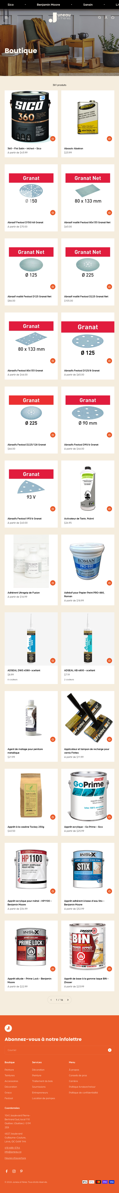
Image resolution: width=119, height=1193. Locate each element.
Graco (8, 1092)
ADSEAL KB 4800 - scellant (79, 670)
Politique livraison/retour (82, 1086)
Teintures (10, 1075)
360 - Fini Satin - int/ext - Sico (24, 148)
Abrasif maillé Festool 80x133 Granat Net (87, 222)
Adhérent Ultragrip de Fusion (24, 592)
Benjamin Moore (40, 4)
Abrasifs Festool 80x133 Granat (25, 370)
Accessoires (11, 1080)
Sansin (80, 4)
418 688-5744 (12, 1147)
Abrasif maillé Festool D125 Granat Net (29, 296)
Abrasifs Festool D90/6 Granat (81, 444)
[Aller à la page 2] (67, 1000)
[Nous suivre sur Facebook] (7, 1171)
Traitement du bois (42, 1080)
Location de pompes (43, 1098)
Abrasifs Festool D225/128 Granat (27, 444)
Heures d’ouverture (15, 1157)
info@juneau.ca (13, 1151)
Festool (9, 1098)
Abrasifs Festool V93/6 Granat (25, 518)
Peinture (9, 1069)
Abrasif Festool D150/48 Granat (25, 222)
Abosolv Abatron (73, 148)
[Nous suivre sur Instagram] (14, 1171)
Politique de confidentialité (83, 1092)
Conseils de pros (78, 1075)
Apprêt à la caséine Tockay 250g (26, 826)
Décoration (11, 1086)
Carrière (73, 1080)
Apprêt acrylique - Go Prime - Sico (83, 826)
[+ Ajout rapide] (52, 138)
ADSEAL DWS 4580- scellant (24, 670)
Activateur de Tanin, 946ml (79, 518)
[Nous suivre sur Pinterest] (21, 1171)
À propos (74, 1069)
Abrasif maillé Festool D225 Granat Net (86, 296)
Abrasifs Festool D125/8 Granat (82, 370)
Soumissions (39, 1086)
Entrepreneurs (40, 1092)
